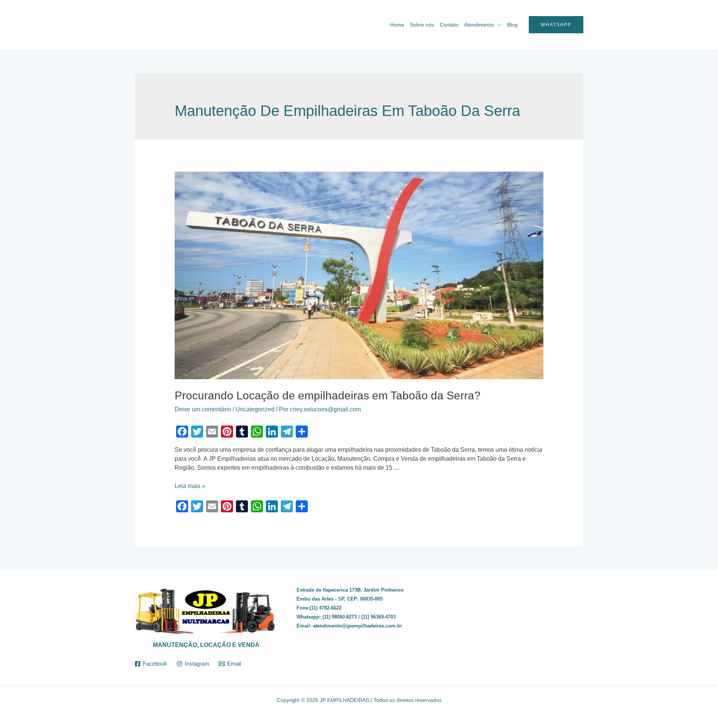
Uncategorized (255, 409)
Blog (512, 25)
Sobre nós (422, 25)
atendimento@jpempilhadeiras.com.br (357, 626)
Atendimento (479, 25)
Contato (449, 25)
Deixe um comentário (203, 409)
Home (397, 25)
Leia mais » (190, 486)
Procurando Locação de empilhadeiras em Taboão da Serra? (328, 395)
